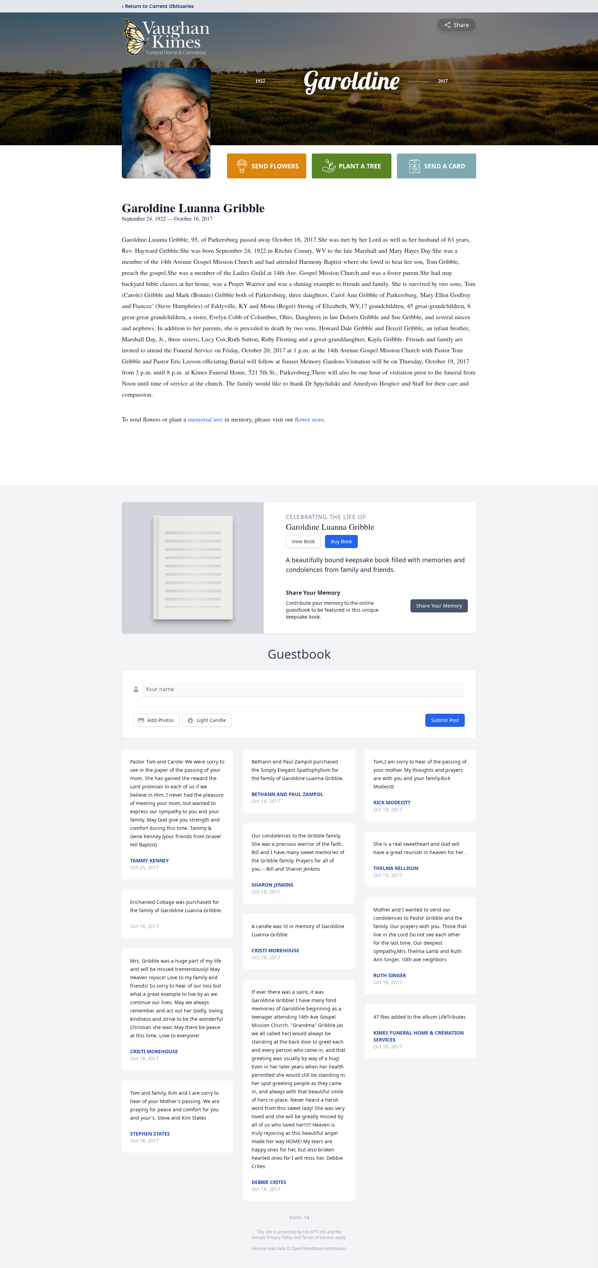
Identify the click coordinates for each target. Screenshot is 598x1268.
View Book (303, 541)
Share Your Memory (439, 605)
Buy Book (341, 541)
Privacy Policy (279, 1237)
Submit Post (445, 720)
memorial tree (205, 419)
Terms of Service (318, 1237)
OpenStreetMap (306, 1248)
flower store (309, 419)
